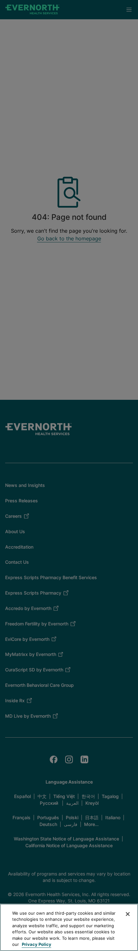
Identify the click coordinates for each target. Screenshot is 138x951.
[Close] (128, 914)
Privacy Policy (36, 944)
